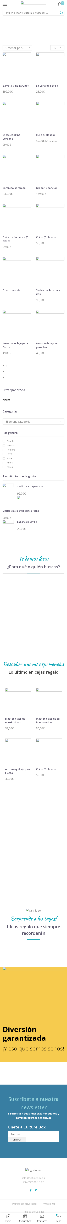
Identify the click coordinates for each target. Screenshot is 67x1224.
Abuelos (11, 441)
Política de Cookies (33, 1211)
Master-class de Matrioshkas (15, 720)
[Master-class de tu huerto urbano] (22, 501)
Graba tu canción (47, 188)
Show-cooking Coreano (11, 136)
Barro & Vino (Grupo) (16, 85)
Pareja (10, 467)
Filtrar (6, 400)
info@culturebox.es (33, 1178)
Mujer (10, 458)
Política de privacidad (24, 1203)
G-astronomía (11, 290)
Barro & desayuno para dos (47, 345)
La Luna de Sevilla (47, 85)
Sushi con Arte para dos (48, 292)
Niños (10, 463)
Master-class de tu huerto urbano (21, 510)
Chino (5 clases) (45, 237)
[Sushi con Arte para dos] (8, 490)
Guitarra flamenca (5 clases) (15, 239)
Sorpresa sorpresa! (14, 188)
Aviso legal (49, 1203)
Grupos (11, 445)
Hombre (11, 450)
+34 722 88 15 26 (33, 1182)
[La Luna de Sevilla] (8, 525)
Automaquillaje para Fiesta (15, 345)
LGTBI (10, 454)
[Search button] (61, 12)
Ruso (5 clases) (45, 135)
